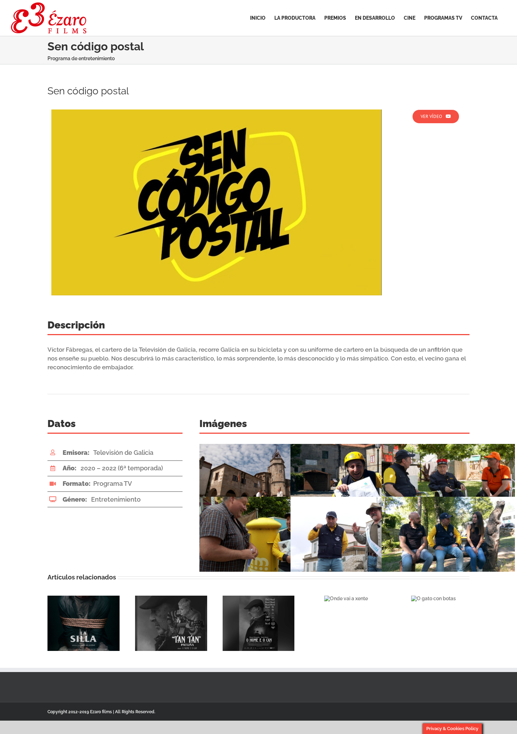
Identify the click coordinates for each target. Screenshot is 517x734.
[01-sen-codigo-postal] (216, 112)
